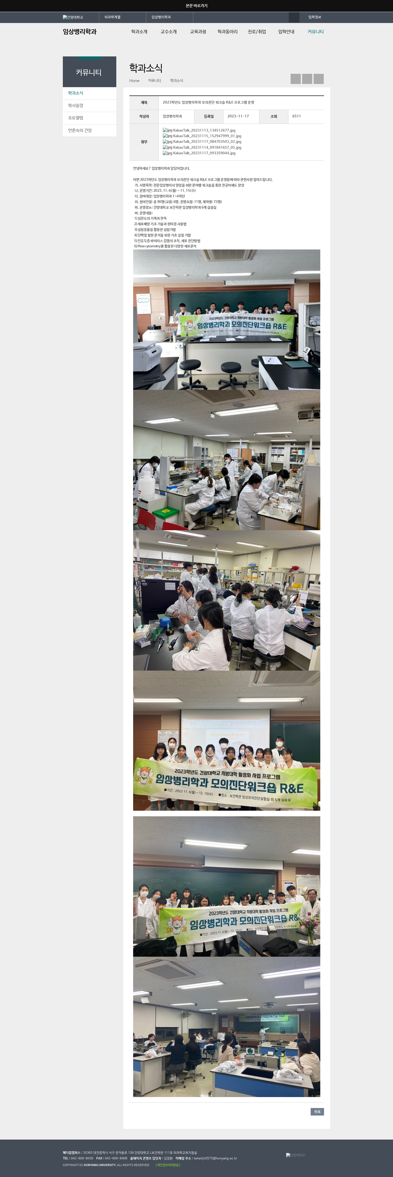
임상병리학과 (161, 17)
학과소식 (75, 93)
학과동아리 (228, 31)
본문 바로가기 (196, 5)
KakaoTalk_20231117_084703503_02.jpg (207, 142)
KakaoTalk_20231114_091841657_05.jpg (207, 148)
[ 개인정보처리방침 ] (167, 1165)
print (319, 79)
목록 (317, 1112)
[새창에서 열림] (81, 17)
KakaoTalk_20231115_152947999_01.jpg (207, 136)
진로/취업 (257, 31)
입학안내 (286, 31)
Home (134, 81)
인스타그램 (307, 79)
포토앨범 (75, 118)
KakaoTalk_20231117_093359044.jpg (204, 153)
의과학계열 (113, 17)
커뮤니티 (316, 31)
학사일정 (75, 105)
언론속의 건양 (80, 130)
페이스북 (296, 79)
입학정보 (315, 17)
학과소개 (139, 31)
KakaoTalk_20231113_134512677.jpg (204, 131)
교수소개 (169, 31)
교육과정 (198, 31)
